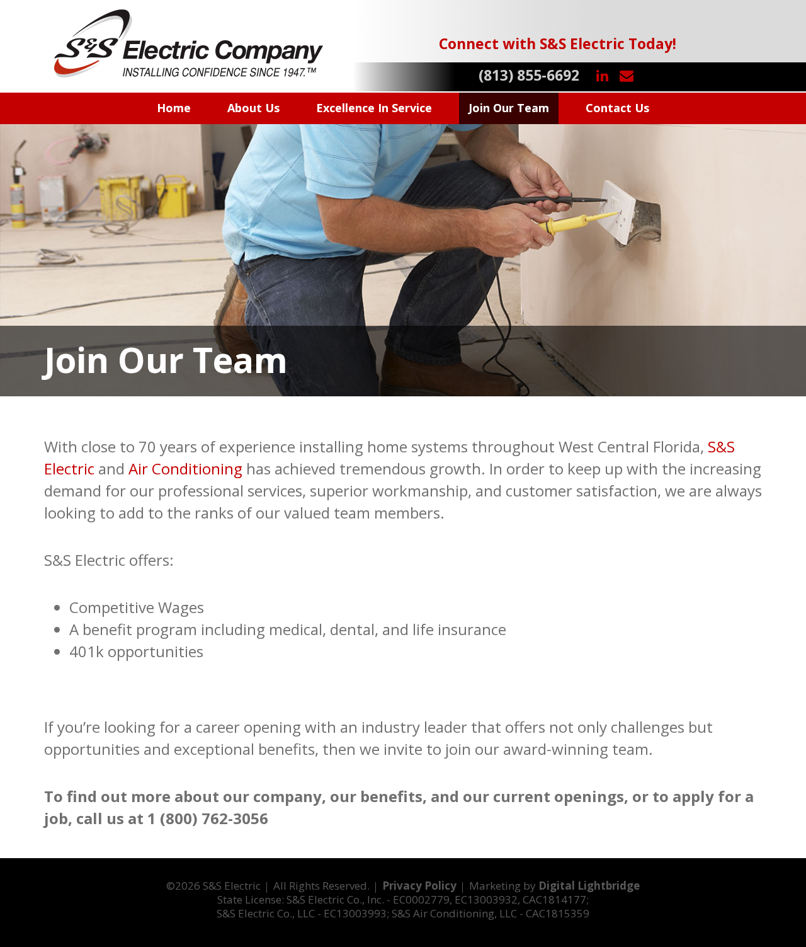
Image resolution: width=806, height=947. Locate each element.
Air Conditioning (185, 468)
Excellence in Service (374, 107)
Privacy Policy (419, 885)
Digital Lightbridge (589, 885)
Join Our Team (508, 107)
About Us (253, 107)
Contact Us (617, 107)
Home (174, 107)
